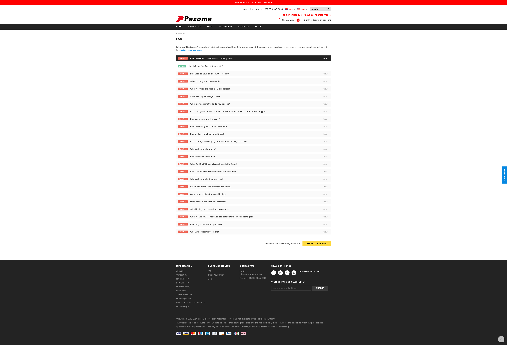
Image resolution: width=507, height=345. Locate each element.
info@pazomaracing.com (190, 50)
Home (179, 33)
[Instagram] (280, 272)
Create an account (322, 20)
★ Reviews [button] (504, 175)
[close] (329, 2)
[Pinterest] (287, 272)
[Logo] (194, 19)
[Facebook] (273, 272)
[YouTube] (294, 272)
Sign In (307, 20)
